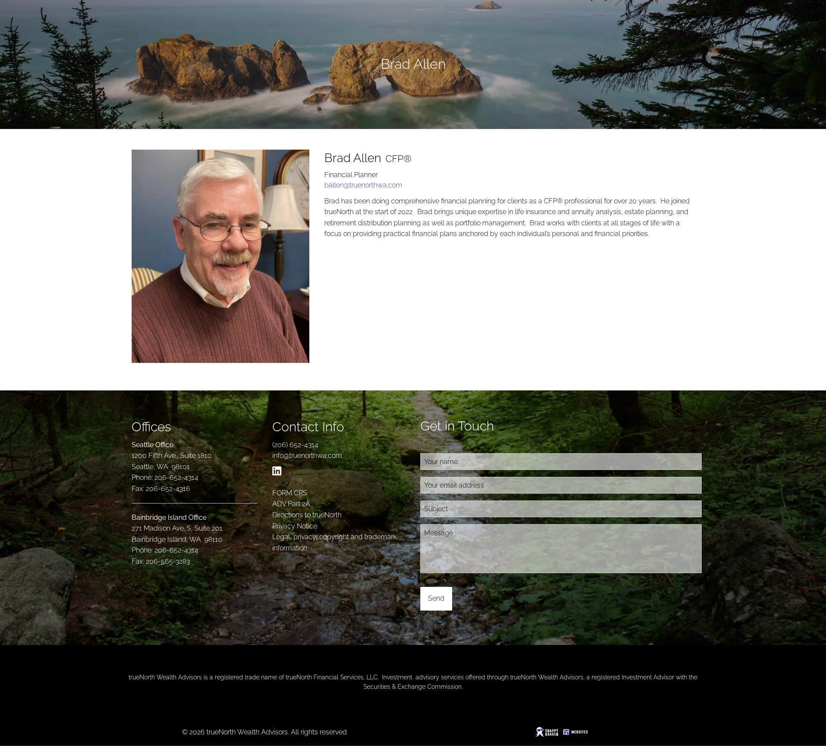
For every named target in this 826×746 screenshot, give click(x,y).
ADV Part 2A (291, 504)
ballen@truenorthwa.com (363, 185)
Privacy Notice (294, 526)
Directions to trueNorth (307, 515)
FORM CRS (289, 493)
